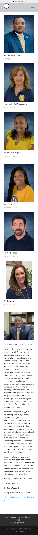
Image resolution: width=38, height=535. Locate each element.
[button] (32, 9)
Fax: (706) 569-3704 (18, 523)
